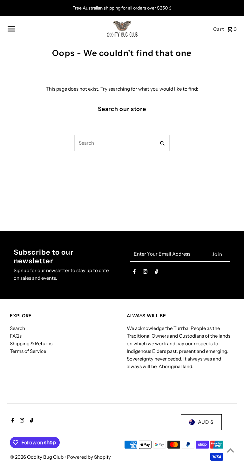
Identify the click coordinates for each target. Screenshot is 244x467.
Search (17, 328)
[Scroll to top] (230, 450)
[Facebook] (134, 273)
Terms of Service (28, 351)
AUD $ (206, 422)
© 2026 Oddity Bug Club (37, 457)
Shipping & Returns (31, 343)
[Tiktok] (156, 273)
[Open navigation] (54, 29)
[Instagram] (145, 273)
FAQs (16, 336)
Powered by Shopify (89, 457)
